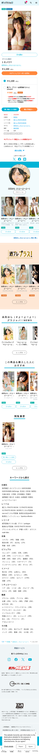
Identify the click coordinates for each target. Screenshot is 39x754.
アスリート (18, 619)
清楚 (7, 581)
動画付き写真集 (7, 526)
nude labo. (5, 532)
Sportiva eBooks (26, 516)
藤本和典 (16, 128)
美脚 (7, 559)
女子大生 (8, 604)
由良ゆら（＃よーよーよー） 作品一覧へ (25, 237)
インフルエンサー (11, 613)
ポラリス (33, 529)
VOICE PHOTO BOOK (22, 526)
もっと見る (19, 302)
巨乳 (23, 553)
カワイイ (12, 133)
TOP (3, 642)
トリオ (17, 588)
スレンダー (19, 133)
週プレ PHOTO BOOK (20, 120)
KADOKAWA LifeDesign (10, 491)
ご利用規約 (6, 727)
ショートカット (21, 556)
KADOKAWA (26, 488)
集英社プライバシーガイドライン (21, 727)
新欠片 (11, 497)
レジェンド (25, 616)
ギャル (28, 565)
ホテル (7, 591)
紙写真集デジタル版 (9, 523)
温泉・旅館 (20, 591)
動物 (18, 632)
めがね (20, 543)
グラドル (9, 598)
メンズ (7, 632)
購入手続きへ (28, 109)
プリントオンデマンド (10, 529)
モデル (18, 601)
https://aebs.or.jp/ (6, 720)
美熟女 (7, 575)
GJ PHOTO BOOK (9, 510)
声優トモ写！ (24, 529)
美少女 (7, 572)
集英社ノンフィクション (11, 516)
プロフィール (19, 192)
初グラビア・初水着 (24, 629)
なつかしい (21, 575)
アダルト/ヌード (8, 622)
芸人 (6, 619)
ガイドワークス (15, 488)
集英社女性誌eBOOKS (27, 513)
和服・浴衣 (9, 545)
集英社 (15, 117)
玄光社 (22, 491)
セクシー (23, 578)
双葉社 (30, 497)
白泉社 (17, 497)
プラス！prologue (24, 523)
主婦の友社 (6, 494)
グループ (29, 588)
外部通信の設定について (28, 730)
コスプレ (8, 540)
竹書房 (28, 494)
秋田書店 (5, 488)
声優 (29, 601)
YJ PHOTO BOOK (26, 507)
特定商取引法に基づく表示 (10, 730)
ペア (6, 588)
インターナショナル (12, 565)
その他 (29, 632)
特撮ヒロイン (9, 616)
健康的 (28, 559)
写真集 (8, 642)
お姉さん (20, 572)
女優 (7, 601)
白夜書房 (24, 497)
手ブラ (7, 629)
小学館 (13, 494)
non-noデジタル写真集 (10, 513)
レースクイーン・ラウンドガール (17, 607)
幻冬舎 (28, 491)
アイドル (6, 133)
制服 (20, 540)
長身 (17, 559)
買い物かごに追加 (10, 109)
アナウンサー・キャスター (14, 610)
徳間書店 (5, 497)
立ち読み (19, 55)
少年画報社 (21, 494)
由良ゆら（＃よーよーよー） (11, 65)
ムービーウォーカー (9, 500)
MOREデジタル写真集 (25, 510)
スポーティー (24, 562)
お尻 (7, 556)
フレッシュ (9, 562)
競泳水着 (8, 543)
